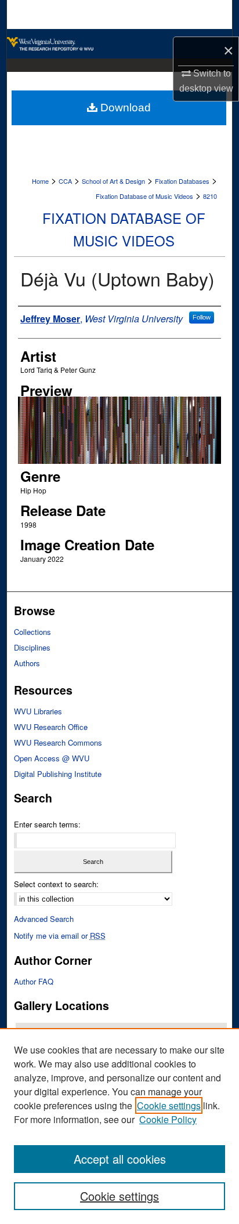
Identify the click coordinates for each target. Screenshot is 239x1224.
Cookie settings (169, 1105)
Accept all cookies (120, 1158)
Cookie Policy (168, 1119)
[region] (119, 1126)
